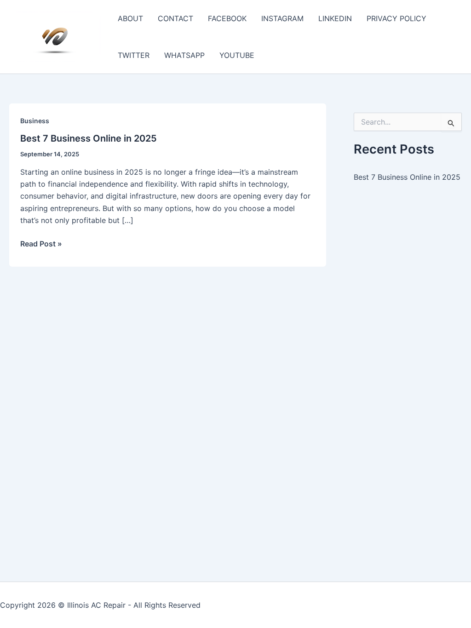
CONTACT (175, 18)
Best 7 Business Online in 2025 (88, 138)
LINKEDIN (335, 18)
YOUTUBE (236, 55)
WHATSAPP (184, 55)
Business (34, 121)
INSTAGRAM (282, 18)
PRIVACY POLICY (396, 18)
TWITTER (133, 55)
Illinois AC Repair (96, 605)
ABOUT (130, 18)
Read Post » (41, 244)
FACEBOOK (227, 18)
